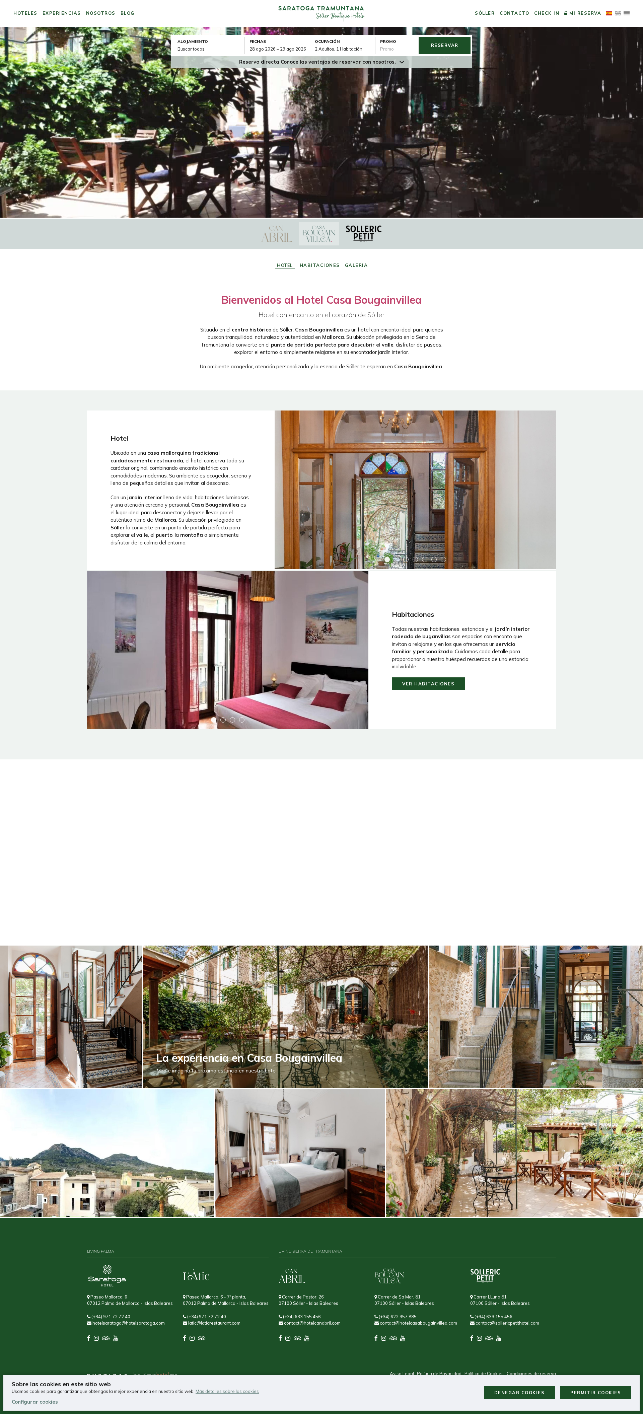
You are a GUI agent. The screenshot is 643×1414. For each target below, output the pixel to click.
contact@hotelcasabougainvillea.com (418, 1323)
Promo (388, 41)
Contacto (514, 13)
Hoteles (25, 13)
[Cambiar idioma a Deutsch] (627, 13)
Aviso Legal (402, 1373)
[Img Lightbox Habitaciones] (227, 650)
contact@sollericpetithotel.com (507, 1323)
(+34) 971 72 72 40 (110, 1316)
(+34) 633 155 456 (301, 1316)
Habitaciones (320, 265)
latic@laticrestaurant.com (213, 1323)
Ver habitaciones (428, 683)
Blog (128, 13)
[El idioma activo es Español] (609, 13)
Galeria (356, 265)
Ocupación (327, 41)
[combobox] (279, 49)
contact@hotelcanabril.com (312, 1323)
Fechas (257, 41)
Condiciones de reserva (531, 1373)
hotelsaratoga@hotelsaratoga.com (128, 1323)
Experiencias (62, 13)
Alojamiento (192, 41)
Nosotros (101, 13)
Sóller (485, 13)
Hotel (285, 265)
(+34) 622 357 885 (397, 1316)
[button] (387, 559)
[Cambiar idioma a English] (618, 13)
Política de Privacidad (439, 1373)
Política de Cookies (484, 1373)
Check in (546, 13)
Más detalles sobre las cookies (227, 1391)
